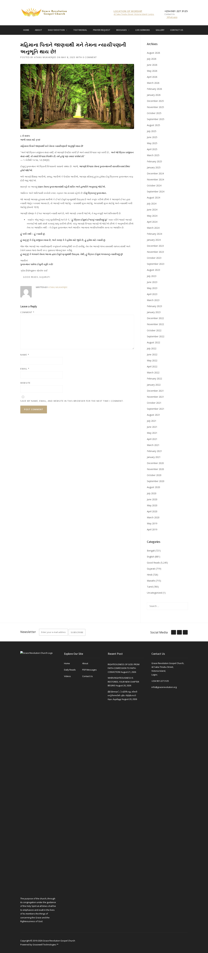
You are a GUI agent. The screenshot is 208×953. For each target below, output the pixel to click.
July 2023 (151, 276)
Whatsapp (171, 17)
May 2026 (152, 70)
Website (25, 382)
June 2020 (152, 499)
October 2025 (154, 113)
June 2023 (152, 282)
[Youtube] (195, 29)
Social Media (159, 632)
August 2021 (153, 414)
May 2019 (152, 523)
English (150, 556)
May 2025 (152, 143)
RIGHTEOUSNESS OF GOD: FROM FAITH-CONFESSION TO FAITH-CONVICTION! (123, 668)
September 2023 (155, 263)
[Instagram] (191, 29)
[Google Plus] (179, 632)
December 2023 (155, 245)
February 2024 (154, 233)
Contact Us (176, 29)
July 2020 (151, 493)
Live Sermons (142, 29)
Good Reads (30, 277)
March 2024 (153, 227)
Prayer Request (101, 29)
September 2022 (155, 336)
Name (24, 354)
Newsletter (28, 632)
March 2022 (153, 372)
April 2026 (152, 76)
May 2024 (152, 215)
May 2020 (152, 505)
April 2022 (152, 366)
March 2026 (153, 82)
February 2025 (154, 161)
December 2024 (155, 173)
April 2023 (152, 294)
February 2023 (154, 306)
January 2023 (154, 312)
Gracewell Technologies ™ (45, 944)
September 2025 (155, 119)
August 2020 (153, 487)
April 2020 (152, 511)
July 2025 (151, 131)
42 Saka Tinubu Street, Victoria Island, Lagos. (134, 14)
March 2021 (153, 445)
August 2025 (153, 125)
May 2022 (152, 360)
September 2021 (155, 408)
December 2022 (155, 318)
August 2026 (153, 52)
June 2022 (152, 354)
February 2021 (154, 451)
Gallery (160, 29)
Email (24, 368)
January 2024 (154, 239)
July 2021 (151, 420)
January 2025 (154, 167)
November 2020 (155, 469)
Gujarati (44, 277)
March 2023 (153, 300)
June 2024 (152, 209)
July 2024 (151, 203)
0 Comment (90, 57)
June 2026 (152, 64)
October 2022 (154, 330)
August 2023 (153, 269)
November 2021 (155, 396)
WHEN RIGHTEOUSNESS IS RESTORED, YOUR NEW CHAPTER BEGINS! (123, 681)
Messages (121, 29)
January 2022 (154, 384)
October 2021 (154, 402)
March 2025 (153, 155)
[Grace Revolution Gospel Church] (44, 11)
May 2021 (152, 432)
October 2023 (154, 257)
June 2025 (152, 137)
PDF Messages (89, 669)
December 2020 (155, 463)
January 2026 (154, 94)
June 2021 (152, 426)
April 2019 (152, 529)
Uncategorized (154, 592)
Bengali (151, 550)
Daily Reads (70, 669)
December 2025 (155, 100)
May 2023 (152, 288)
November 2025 (155, 107)
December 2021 (155, 390)
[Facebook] (186, 29)
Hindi (149, 574)
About (38, 29)
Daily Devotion (56, 29)
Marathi (151, 580)
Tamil (150, 586)
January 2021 (154, 457)
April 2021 (152, 439)
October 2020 (154, 475)
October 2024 (154, 185)
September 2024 (155, 191)
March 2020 (153, 517)
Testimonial (80, 29)
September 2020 (155, 481)
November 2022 (155, 324)
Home (26, 29)
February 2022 (154, 378)
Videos (67, 676)
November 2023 (155, 251)
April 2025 (152, 149)
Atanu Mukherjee (45, 57)
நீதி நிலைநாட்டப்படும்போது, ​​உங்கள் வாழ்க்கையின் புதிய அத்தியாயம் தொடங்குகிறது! (122, 695)
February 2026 (154, 88)
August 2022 (153, 342)
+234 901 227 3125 (160, 680)
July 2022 (151, 348)
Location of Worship (128, 11)
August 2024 (153, 197)
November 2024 (155, 179)
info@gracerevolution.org (164, 687)
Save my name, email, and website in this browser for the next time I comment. (72, 400)
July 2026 (151, 58)
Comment (27, 312)
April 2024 (152, 221)
